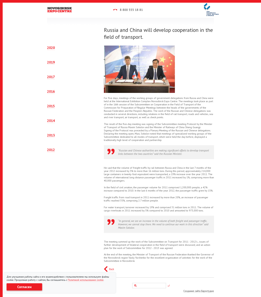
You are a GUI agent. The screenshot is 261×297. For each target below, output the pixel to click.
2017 (51, 77)
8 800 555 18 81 (131, 10)
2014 (51, 121)
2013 (51, 135)
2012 (51, 150)
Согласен (24, 287)
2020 (51, 48)
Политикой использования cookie (86, 280)
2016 (51, 91)
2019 (51, 62)
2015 (51, 106)
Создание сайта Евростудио (198, 291)
